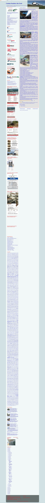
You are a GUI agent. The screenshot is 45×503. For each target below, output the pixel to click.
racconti (14, 355)
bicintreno (11, 265)
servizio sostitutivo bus (12, 369)
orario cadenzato (15, 341)
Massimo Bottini (14, 329)
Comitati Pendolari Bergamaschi (10, 247)
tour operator (13, 392)
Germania (15, 305)
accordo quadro (17, 253)
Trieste (10, 399)
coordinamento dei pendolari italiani (10, 288)
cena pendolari (13, 271)
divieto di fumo (8, 292)
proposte (16, 352)
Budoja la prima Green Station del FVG (10, 482)
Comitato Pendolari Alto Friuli (14, 3)
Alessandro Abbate (16, 255)
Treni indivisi (8, 394)
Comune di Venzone (14, 282)
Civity (10, 272)
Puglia (8, 354)
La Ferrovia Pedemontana (15, 315)
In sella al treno (16, 310)
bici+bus (8, 265)
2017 (8, 451)
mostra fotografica (9, 337)
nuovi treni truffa (16, 339)
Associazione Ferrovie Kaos (10, 242)
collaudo (16, 273)
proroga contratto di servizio (10, 353)
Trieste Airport (12, 399)
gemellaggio (10, 305)
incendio (11, 311)
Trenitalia (16, 395)
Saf (15, 364)
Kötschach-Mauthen (9, 315)
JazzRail (16, 314)
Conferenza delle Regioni (15, 284)
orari (10, 341)
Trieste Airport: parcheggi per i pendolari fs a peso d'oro (13, 424)
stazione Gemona (14, 382)
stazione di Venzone (9, 382)
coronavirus (15, 288)
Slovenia (10, 374)
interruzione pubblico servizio (12, 312)
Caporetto (10, 269)
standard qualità (16, 376)
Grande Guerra (11, 308)
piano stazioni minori (11, 347)
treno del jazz (9, 397)
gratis (14, 308)
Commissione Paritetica (9, 278)
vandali (11, 403)
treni (13, 393)
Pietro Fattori (15, 347)
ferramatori (13, 296)
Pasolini (8, 343)
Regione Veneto (16, 358)
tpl (15, 392)
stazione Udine (9, 384)
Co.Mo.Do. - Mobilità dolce (10, 237)
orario (12, 341)
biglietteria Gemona (15, 265)
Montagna (17, 335)
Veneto (16, 403)
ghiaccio (17, 305)
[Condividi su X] (21, 101)
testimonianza (15, 391)
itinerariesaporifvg (8, 314)
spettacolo (10, 376)
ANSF (9, 259)
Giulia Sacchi (17, 307)
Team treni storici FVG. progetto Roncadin (12, 390)
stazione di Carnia (13, 378)
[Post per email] (34, 100)
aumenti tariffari (10, 263)
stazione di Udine (9, 381)
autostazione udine (16, 263)
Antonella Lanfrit (14, 259)
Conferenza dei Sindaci (9, 284)
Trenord (8, 399)
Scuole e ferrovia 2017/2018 (15, 366)
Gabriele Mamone (8, 304)
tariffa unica (13, 387)
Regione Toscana (12, 358)
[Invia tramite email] (20, 101)
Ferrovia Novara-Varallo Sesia (25, 102)
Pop (7, 349)
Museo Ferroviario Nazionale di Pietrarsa (11, 238)
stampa (13, 376)
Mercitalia (10, 331)
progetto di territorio (14, 350)
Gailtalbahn (12, 304)
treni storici (13, 395)
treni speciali (17, 394)
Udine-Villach (8, 401)
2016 (8, 487)
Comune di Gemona (16, 280)
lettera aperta (13, 317)
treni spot (10, 395)
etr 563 (10, 295)
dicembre (10, 452)
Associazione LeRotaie (9, 243)
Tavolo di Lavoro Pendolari (13, 389)
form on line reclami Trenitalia (13, 302)
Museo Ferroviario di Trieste (10, 239)
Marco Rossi (15, 327)
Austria (13, 263)
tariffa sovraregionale (9, 387)
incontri (17, 311)
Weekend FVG (12, 405)
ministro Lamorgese (12, 333)
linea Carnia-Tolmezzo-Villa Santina (11, 319)
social (13, 374)
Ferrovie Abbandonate (9, 244)
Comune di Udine (9, 282)
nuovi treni (9, 339)
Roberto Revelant (15, 362)
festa (17, 300)
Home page (29, 108)
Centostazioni (16, 271)
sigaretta (12, 370)
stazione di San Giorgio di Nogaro (15, 380)
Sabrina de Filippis (12, 364)
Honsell (10, 310)
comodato (14, 279)
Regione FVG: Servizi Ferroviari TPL (11, 81)
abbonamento (13, 253)
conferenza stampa (9, 285)
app (17, 259)
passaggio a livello (12, 343)
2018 (8, 450)
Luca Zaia (11, 325)
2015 (8, 488)
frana (17, 302)
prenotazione (13, 349)
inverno (17, 312)
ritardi (8, 362)
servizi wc (9, 368)
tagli (15, 386)
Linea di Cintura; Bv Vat (12, 320)
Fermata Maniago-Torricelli (9, 296)
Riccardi (8, 360)
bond (17, 267)
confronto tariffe (16, 285)
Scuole (10, 366)
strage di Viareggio (13, 385)
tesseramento (11, 391)
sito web (8, 374)
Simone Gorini (15, 370)
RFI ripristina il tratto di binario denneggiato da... (10, 473)
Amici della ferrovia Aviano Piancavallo (10, 257)
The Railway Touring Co (9, 392)
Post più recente (22, 108)
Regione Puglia (8, 358)
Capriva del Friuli (16, 269)
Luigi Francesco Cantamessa (26, 103)
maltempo (8, 326)
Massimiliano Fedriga (9, 329)
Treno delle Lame (16, 397)
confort (12, 285)
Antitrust (12, 259)
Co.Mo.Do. (8, 273)
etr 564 (12, 295)
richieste (16, 360)
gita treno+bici (13, 307)
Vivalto (9, 405)
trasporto (8, 393)
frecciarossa (16, 303)
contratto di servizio (12, 286)
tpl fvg (17, 392)
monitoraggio (9, 335)
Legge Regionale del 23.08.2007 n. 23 (11, 84)
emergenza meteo (13, 294)
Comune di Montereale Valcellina (15, 281)
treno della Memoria (12, 397)
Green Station (14, 309)
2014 (8, 489)
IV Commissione (13, 314)
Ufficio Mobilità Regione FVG (13, 401)
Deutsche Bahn (12, 290)
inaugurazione (8, 311)
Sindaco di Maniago (9, 372)
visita (7, 405)
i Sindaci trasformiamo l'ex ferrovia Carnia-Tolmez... (10, 461)
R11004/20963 (11, 355)
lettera (10, 317)
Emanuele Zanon (10, 294)
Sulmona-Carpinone (13, 386)
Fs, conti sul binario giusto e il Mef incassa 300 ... (10, 467)
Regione (9, 356)
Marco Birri (8, 327)
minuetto (15, 333)
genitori (12, 305)
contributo (17, 286)
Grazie (11, 309)
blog (11, 267)
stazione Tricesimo (16, 383)
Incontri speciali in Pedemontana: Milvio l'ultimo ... (10, 476)
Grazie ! (9, 483)
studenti (17, 385)
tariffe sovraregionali (16, 388)
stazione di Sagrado (9, 380)
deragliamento (8, 290)
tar (17, 386)
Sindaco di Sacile (13, 372)
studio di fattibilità (9, 386)
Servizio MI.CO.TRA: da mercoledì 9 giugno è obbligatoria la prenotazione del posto (14, 428)
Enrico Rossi (17, 294)
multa (12, 337)
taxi (7, 390)
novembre (10, 453)
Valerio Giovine (8, 403)
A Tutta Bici (10, 253)
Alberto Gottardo (9, 255)
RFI (16, 359)
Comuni (17, 282)
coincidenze (13, 273)
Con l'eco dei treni (10, 283)
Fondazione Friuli (8, 302)
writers (14, 405)
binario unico (9, 267)
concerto (14, 283)
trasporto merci (11, 393)
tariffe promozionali (11, 388)
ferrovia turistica (31, 102)
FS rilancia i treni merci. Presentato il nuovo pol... (10, 479)
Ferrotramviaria (16, 296)
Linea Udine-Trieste (14, 323)
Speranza (8, 376)
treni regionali (13, 394)
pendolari (12, 345)
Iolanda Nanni (16, 313)
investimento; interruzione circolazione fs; (10, 313)
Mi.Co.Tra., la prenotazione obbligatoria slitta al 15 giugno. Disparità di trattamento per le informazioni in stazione (13, 419)
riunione (11, 362)
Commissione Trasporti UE (10, 279)
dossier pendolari (12, 293)
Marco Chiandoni (11, 327)
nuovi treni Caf (12, 339)
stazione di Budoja (9, 378)
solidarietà (16, 374)
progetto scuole (15, 351)
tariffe (15, 387)
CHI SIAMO (8, 16)
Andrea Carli (15, 257)
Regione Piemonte (31, 103)
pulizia (10, 354)
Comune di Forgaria (11, 280)
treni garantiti (16, 393)
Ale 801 (12, 255)
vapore (14, 403)
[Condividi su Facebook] (22, 101)
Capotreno (13, 269)
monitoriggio (13, 335)
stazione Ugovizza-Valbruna (15, 384)
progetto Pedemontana (10, 351)
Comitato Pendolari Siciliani (10, 249)
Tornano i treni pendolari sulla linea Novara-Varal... (10, 465)
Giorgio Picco (8, 306)
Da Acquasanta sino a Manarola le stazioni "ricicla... (10, 470)
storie (10, 385)
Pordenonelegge (10, 349)
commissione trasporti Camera (15, 278)
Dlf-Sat (11, 292)
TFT (17, 391)
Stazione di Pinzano (15, 379)
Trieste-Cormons (16, 399)
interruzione (8, 312)
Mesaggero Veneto (13, 331)
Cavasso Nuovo (9, 271)
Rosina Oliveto (8, 364)
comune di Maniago (10, 281)
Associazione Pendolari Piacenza (11, 248)
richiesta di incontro (12, 360)
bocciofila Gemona (14, 267)
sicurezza (10, 370)
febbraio (10, 485)
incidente (14, 311)
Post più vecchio (35, 108)
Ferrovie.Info (15, 300)
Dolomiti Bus (14, 292)
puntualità (14, 354)
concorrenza (16, 283)
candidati (8, 269)
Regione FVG (9, 357)
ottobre (9, 454)
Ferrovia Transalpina (14, 298)
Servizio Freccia (13, 368)
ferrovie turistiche (11, 300)
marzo (9, 484)
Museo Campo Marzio (16, 337)
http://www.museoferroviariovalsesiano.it (27, 75)
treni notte (11, 394)
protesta (15, 353)
